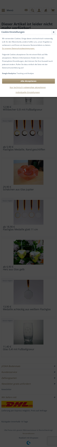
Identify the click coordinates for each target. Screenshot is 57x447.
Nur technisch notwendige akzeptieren (28, 87)
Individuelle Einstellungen (28, 92)
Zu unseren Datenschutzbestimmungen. (18, 48)
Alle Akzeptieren (28, 81)
